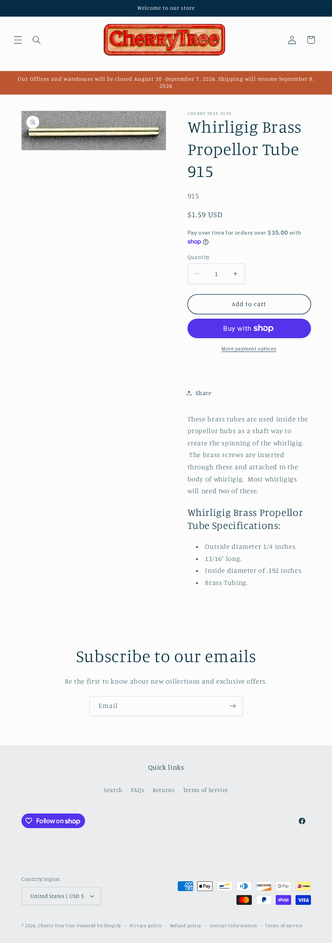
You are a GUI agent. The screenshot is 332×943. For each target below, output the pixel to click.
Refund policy (186, 925)
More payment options (249, 348)
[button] (18, 39)
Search (113, 789)
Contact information (233, 925)
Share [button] (204, 392)
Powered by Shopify (99, 925)
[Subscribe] (232, 706)
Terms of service (283, 925)
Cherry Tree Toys (56, 925)
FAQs (138, 789)
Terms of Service (205, 789)
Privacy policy (146, 925)
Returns (164, 789)
